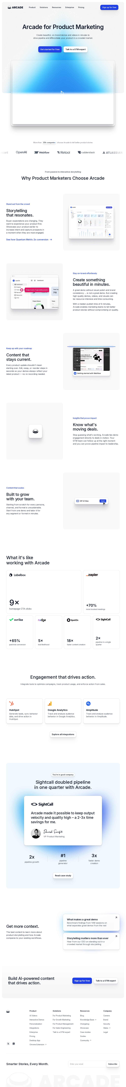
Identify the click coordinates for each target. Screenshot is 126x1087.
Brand (105, 1020)
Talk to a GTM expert (61, 1032)
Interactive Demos (37, 1020)
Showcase (84, 1028)
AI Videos (33, 1016)
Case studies (85, 1032)
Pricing (81, 7)
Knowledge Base (87, 1020)
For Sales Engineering (62, 1028)
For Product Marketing (62, 1016)
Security (106, 1024)
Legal (105, 1032)
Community (84, 1040)
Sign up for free (109, 7)
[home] (15, 7)
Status (105, 1028)
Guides (83, 1036)
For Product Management (63, 1024)
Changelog (84, 1024)
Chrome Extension (37, 1044)
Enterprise (69, 7)
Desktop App (35, 1040)
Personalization (36, 1024)
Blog (82, 1016)
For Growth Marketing (61, 1020)
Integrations (34, 1028)
